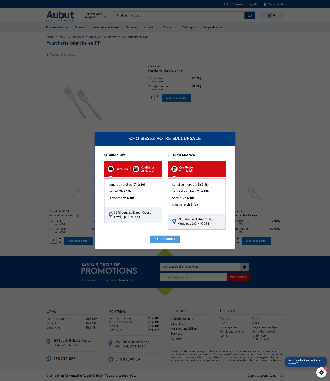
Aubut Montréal (184, 155)
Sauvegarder (165, 239)
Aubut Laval (117, 155)
